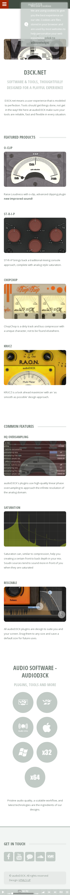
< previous (49, 892)
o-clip (8, 147)
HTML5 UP (25, 880)
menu (67, 892)
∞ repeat (61, 892)
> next (55, 892)
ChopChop (11, 280)
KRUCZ (8, 346)
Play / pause (3, 892)
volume (43, 892)
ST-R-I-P (9, 214)
